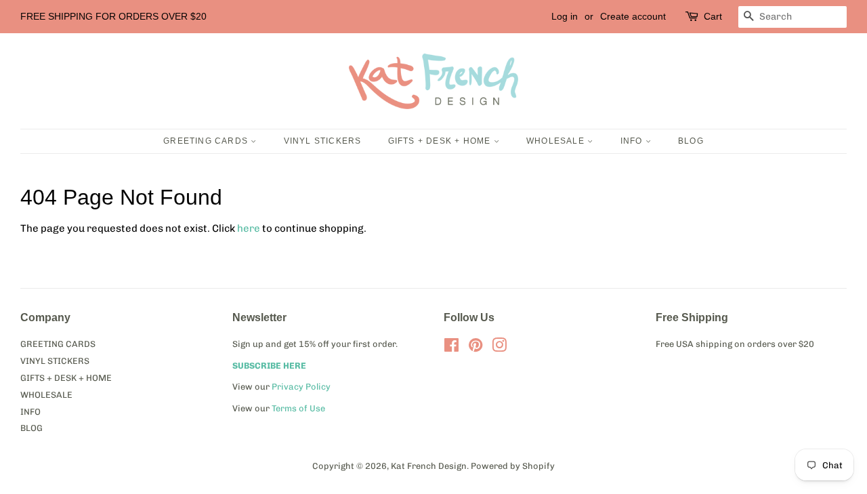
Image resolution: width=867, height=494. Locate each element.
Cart (713, 16)
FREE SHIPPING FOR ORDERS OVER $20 (113, 16)
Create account (633, 16)
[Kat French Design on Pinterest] (475, 348)
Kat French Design (429, 466)
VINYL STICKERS (323, 141)
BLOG (691, 141)
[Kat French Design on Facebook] (451, 348)
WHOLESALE (556, 141)
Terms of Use (298, 408)
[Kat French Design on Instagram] (499, 348)
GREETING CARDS (207, 141)
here (248, 228)
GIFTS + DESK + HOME (441, 141)
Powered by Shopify (513, 466)
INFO (633, 141)
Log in (564, 16)
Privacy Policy (301, 387)
